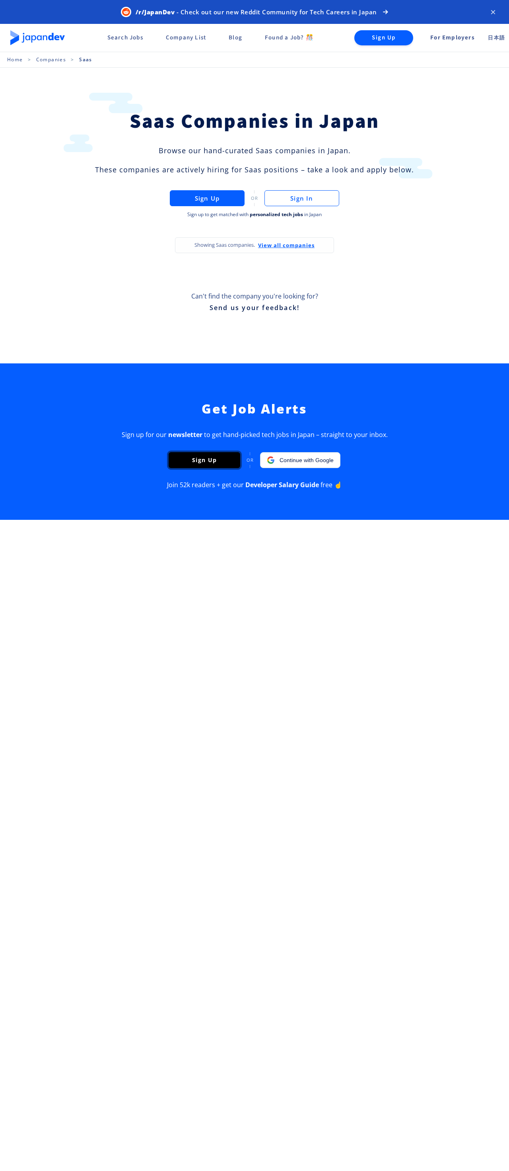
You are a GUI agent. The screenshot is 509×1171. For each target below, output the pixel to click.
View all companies (286, 245)
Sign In (301, 198)
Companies (51, 59)
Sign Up (384, 37)
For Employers (452, 37)
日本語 (496, 37)
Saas (85, 59)
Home (15, 59)
